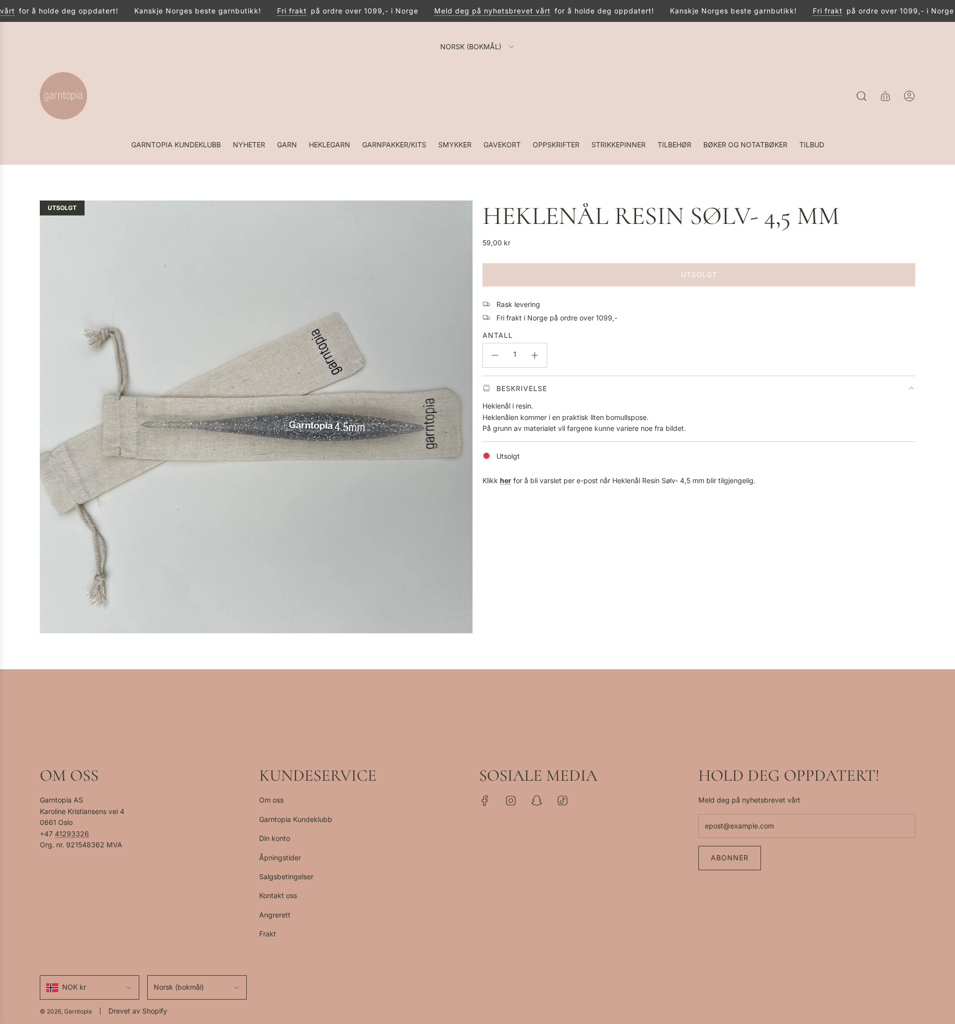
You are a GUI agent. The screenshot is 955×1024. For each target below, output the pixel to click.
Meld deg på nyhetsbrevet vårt (482, 10)
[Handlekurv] (885, 96)
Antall (497, 334)
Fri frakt (281, 10)
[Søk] (861, 96)
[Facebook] (485, 801)
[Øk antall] (535, 355)
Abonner (730, 857)
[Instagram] (511, 801)
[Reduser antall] (495, 355)
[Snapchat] (537, 801)
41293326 (72, 833)
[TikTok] (562, 801)
